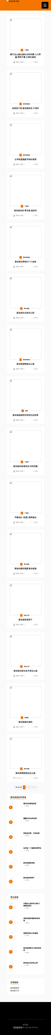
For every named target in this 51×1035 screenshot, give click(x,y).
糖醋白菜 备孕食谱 (30, 818)
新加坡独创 (26, 104)
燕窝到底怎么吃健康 (30, 933)
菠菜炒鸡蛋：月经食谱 (31, 833)
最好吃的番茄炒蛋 (29, 804)
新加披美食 (17, 1027)
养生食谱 (26, 308)
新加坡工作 (14, 991)
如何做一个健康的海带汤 (32, 848)
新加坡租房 (14, 988)
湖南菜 (27, 717)
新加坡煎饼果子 (29, 878)
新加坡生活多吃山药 (30, 963)
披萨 (26, 411)
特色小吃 (26, 615)
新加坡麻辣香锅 (29, 863)
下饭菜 (27, 50)
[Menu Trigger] (45, 5)
